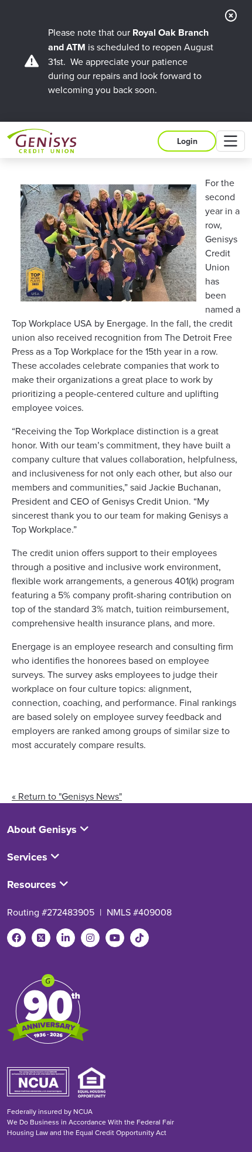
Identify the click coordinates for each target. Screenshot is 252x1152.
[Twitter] (41, 937)
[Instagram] (90, 937)
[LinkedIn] (65, 937)
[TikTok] (139, 937)
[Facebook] (16, 937)
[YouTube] (114, 937)
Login (187, 141)
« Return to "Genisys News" (67, 796)
